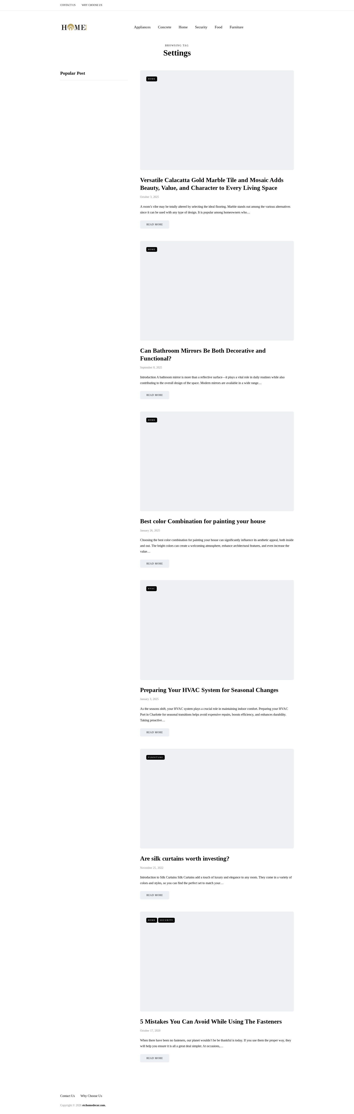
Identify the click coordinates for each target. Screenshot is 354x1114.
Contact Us (68, 5)
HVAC (151, 588)
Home (183, 27)
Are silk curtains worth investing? (184, 858)
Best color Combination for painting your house (203, 521)
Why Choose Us (92, 5)
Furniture (236, 27)
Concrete (164, 27)
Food (218, 27)
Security (201, 27)
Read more (154, 224)
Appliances (142, 27)
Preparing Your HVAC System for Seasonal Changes (209, 689)
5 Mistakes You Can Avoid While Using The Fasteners (211, 1021)
